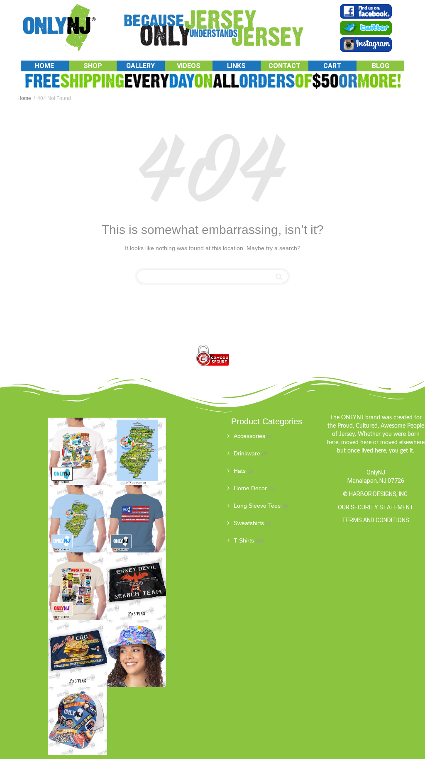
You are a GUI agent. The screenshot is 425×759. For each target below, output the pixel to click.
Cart (332, 66)
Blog (380, 66)
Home (44, 66)
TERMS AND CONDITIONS (375, 520)
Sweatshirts (249, 523)
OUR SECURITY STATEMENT (376, 507)
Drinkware (247, 453)
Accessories (249, 436)
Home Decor (250, 488)
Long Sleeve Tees (257, 505)
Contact (284, 66)
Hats (240, 470)
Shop (92, 66)
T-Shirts (244, 540)
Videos (188, 66)
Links (236, 66)
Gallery (140, 66)
